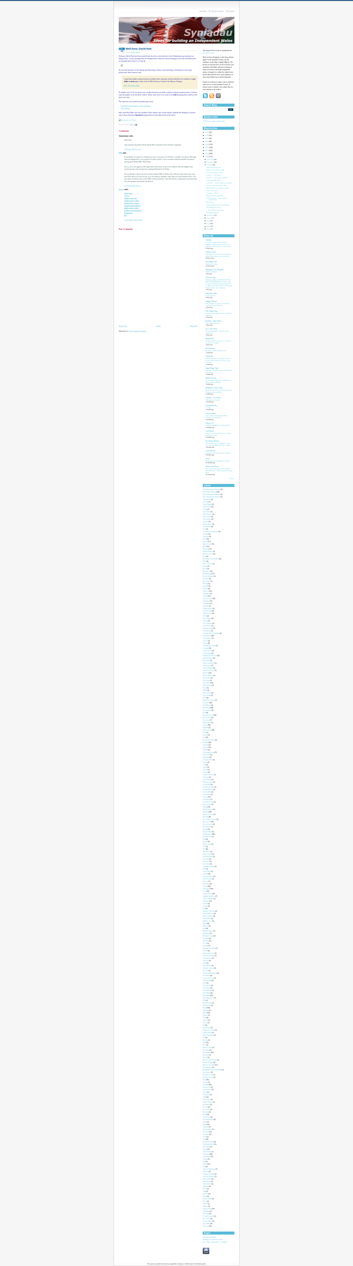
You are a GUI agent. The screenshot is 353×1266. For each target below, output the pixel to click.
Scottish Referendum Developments (217, 205)
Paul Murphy (207, 990)
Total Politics (207, 1152)
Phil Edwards (207, 1003)
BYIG (205, 584)
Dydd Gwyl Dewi (209, 700)
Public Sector (207, 1033)
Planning (206, 1010)
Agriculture (207, 512)
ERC (204, 732)
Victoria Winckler (209, 1176)
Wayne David (207, 1199)
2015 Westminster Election (211, 494)
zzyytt (121, 189)
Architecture (207, 527)
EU (204, 737)
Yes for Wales (207, 1221)
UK (204, 1162)
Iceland (205, 829)
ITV (204, 846)
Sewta (205, 1092)
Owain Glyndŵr (208, 978)
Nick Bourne (207, 966)
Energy (205, 725)
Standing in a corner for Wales (212, 1240)
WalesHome (207, 1181)
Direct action (207, 693)
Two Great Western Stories (214, 172)
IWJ (204, 849)
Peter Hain (206, 995)
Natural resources (209, 953)
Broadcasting (207, 574)
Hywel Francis (208, 824)
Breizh (205, 566)
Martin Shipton (208, 916)
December (210, 159)
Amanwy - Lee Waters (213, 398)
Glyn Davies (207, 780)
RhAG (205, 1057)
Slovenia (206, 1112)
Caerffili (205, 586)
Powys (205, 1023)
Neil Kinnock (207, 958)
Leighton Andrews (209, 896)
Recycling (206, 1050)
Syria (205, 1137)
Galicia (205, 770)
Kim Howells (207, 879)
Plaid (204, 1008)
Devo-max (206, 680)
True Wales (206, 1157)
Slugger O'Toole (211, 301)
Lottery (205, 906)
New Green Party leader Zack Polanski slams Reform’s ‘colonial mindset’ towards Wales (219, 470)
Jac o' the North (211, 329)
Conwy (205, 641)
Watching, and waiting (213, 400)
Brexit (205, 569)
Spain (205, 1122)
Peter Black (207, 993)
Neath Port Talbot (209, 956)
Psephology (207, 1028)
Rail (204, 1042)
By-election (207, 581)
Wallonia (206, 1186)
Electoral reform (208, 715)
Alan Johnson (207, 514)
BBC (204, 546)
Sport (205, 1124)
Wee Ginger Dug (211, 311)
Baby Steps (209, 202)
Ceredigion (206, 603)
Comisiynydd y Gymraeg (211, 633)
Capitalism (206, 593)
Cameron (206, 591)
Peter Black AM (211, 262)
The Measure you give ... (214, 207)
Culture (205, 643)
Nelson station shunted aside (215, 170)
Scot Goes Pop (211, 278)
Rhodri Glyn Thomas (210, 1060)
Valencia (206, 1171)
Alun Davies (207, 519)
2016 (207, 135)
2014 (207, 141)
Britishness (206, 571)
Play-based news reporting (214, 196)
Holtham (206, 812)
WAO (205, 1189)
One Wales (206, 975)
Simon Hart (207, 1099)
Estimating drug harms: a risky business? (136, 106)
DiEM (205, 690)
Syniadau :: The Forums (225, 11)
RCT (204, 1045)
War (204, 1191)
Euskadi (205, 742)
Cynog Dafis (207, 653)
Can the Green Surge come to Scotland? (218, 453)
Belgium (206, 549)
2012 (207, 147)
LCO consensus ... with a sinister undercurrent (216, 199)
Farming (206, 745)
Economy (206, 703)
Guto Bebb (206, 799)
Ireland (205, 842)
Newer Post (123, 326)
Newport (206, 961)
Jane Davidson (208, 856)
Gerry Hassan (210, 451)
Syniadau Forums (208, 53)
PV (204, 1037)
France (205, 762)
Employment (207, 722)
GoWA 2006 (207, 792)
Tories (205, 1149)
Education (206, 708)
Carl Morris (210, 431)
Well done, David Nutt (138, 48)
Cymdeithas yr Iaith (209, 646)
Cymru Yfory (207, 651)
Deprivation (207, 678)
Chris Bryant (207, 618)
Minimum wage (208, 936)
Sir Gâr (205, 1107)
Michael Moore (208, 931)
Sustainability (207, 1129)
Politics (205, 1015)
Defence (205, 673)
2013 (207, 144)
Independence (207, 834)
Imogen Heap (207, 832)
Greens (205, 797)
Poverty (205, 1020)
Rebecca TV (210, 423)
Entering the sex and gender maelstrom (218, 461)
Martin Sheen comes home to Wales (217, 188)
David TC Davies (209, 670)
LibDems (206, 901)
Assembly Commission (210, 531)
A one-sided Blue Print (213, 180)
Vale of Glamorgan (209, 1169)
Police (205, 1013)
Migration (206, 933)
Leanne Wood (207, 894)
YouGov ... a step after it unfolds (216, 177)
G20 (204, 765)
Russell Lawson (208, 1077)
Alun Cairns (207, 517)
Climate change (208, 628)
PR (204, 1025)
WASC (205, 1194)
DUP (205, 698)
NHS (205, 963)
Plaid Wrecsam (211, 378)
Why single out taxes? (213, 323)
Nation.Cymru (211, 252)
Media (205, 923)
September (210, 215)
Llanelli (205, 904)
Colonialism (207, 631)
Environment (207, 730)
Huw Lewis (207, 822)
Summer (206, 1127)
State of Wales (211, 413)
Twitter (205, 1159)
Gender (205, 772)
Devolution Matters (212, 441)
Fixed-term (206, 755)
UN (204, 1166)
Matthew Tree (207, 921)
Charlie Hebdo (208, 608)
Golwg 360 (207, 784)
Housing (206, 817)
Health (133, 52)
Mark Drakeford (208, 913)
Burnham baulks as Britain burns (216, 350)
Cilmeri (205, 621)
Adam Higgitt (207, 504)
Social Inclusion (208, 1119)
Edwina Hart (207, 710)
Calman (205, 589)
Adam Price (207, 507)
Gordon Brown (208, 789)
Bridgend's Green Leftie (214, 388)
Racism (205, 1040)
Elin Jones (206, 720)
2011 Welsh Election (209, 492)
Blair (204, 556)
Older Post (194, 326)
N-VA (205, 943)
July (208, 221)
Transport (206, 1154)
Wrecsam (206, 1214)
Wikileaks (206, 1211)
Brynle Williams (208, 576)
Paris (204, 983)
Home (158, 326)
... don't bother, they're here (215, 210)
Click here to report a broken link (214, 121)
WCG (205, 1201)
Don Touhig (207, 695)
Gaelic (205, 767)
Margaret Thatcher (209, 911)
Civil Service (207, 626)
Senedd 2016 (207, 1090)
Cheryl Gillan (207, 611)
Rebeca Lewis (207, 1047)
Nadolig (205, 946)
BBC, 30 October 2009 (131, 86)
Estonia (205, 735)
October (209, 165)
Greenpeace (207, 794)
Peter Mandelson (208, 998)
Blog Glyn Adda (211, 293)
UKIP (205, 1164)
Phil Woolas (207, 1005)
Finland (205, 750)
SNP (204, 1114)
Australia (206, 536)
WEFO (205, 1204)
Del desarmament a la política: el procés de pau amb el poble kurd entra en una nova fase (218, 360)
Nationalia (209, 356)
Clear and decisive (212, 190)
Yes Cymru (207, 1219)
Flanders (206, 757)
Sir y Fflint (206, 1109)
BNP (204, 561)
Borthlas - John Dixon (213, 321)
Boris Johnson (208, 564)
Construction (207, 638)
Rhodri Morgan (208, 1062)
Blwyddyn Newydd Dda (211, 559)
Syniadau (206, 1134)
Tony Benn (206, 1147)
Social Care (207, 1117)
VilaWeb (209, 240)
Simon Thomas (208, 1102)
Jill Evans (206, 861)
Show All (231, 478)
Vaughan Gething (209, 1174)
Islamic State (207, 844)
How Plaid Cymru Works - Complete (215, 1242)
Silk (204, 1097)
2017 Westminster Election (211, 497)
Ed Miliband (207, 705)
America (206, 522)
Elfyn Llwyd (207, 718)
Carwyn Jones (207, 598)
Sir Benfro (206, 1104)
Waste (205, 1196)
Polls (204, 1018)
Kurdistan (206, 884)
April (209, 229)
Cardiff (205, 596)
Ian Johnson (207, 827)
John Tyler (206, 864)
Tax (204, 1139)
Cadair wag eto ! (211, 295)
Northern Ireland (208, 968)
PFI (204, 1000)
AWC (205, 539)
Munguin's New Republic (215, 270)
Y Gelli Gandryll (208, 1216)
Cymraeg (206, 648)
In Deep (208, 408)
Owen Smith (207, 980)
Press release (125, 108)
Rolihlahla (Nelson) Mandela (212, 1070)
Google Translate (208, 787)
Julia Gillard (207, 871)
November (210, 162)
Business (206, 579)
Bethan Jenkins (208, 551)
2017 (207, 132)
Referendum (207, 1052)
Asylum (205, 534)
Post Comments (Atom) (137, 331)
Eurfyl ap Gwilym (209, 740)
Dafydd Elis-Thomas (210, 655)
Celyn (208, 459)
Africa (205, 509)
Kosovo (205, 881)
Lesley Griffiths (208, 899)
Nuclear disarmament (210, 973)
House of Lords (208, 814)
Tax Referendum (208, 1142)
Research (206, 1055)
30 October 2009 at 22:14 (132, 149)
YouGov (206, 1226)
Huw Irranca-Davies (209, 819)
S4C (204, 1080)
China (205, 616)
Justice (138, 52)
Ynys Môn (206, 1224)
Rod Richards (207, 1067)
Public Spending (208, 1035)
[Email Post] (135, 124)
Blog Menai (210, 339)
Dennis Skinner (208, 675)
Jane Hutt (206, 859)
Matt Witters (207, 918)
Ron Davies (207, 1072)
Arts (204, 529)
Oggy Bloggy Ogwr (212, 368)
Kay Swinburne (208, 876)
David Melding (208, 668)
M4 (204, 909)
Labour (205, 886)
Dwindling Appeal (212, 212)
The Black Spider (208, 1144)
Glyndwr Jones (208, 782)
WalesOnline (207, 1184)
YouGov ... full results (213, 175)
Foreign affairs (208, 760)
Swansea (206, 1132)
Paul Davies (207, 985)
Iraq (204, 839)
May (208, 226)
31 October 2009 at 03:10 (132, 186)
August (209, 218)
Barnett (205, 541)
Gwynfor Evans (208, 802)
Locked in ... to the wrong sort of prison (219, 183)
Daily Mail (206, 660)
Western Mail (207, 1209)
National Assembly (209, 948)
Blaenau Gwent (208, 554)
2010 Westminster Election (211, 489)
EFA (204, 713)
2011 (207, 150)
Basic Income (207, 544)
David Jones (207, 665)
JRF (204, 869)
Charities (206, 606)
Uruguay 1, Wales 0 (212, 193)
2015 (207, 138)
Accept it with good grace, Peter (216, 185)
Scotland (206, 1085)
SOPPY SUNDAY (211, 272)
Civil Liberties (207, 623)
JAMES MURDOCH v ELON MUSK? (218, 425)
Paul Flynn (206, 988)
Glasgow (206, 777)
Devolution (206, 683)
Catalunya (206, 601)
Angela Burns (207, 524)
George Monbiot (211, 406)
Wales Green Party (212, 466)
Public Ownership (209, 1030)
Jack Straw (206, 851)
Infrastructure (207, 837)
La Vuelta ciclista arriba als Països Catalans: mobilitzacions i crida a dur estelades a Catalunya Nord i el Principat (218, 244)
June (208, 223)
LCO (204, 891)
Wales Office (207, 1179)
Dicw (205, 688)
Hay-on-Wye (207, 804)
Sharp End (206, 1095)
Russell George (208, 1075)
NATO (205, 951)
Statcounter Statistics (209, 1237)
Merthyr (205, 926)
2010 (207, 153)
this (128, 167)
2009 (207, 157)
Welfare (205, 1206)
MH (120, 153)
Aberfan (205, 502)
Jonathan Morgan (209, 866)
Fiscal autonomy (208, 752)
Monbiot (206, 938)
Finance (205, 747)
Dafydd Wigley (208, 658)
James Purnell (207, 854)
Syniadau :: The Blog (208, 11)
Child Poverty (207, 613)
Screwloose (207, 1087)
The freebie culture (212, 264)
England (205, 727)
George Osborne (208, 775)
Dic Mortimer (210, 348)
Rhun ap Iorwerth (209, 1065)
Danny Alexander (209, 663)
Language (206, 889)
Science (205, 1082)
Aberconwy (207, 499)
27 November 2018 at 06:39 (133, 220)
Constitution (207, 636)
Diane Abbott (207, 685)
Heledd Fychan (208, 809)
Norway (205, 971)
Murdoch (206, 941)
